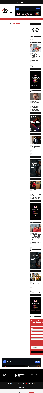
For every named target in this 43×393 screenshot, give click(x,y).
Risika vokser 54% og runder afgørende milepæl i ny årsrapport (36, 66)
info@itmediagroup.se (7, 378)
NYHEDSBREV (10, 1)
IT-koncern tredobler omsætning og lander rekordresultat (36, 146)
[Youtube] (22, 2)
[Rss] (25, 2)
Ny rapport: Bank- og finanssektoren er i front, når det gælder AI (36, 154)
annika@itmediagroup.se (20, 376)
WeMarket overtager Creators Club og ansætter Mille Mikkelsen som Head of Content (36, 61)
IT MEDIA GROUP (32, 1)
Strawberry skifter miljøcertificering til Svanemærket (36, 283)
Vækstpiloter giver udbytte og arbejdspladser (35, 190)
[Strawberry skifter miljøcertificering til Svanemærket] (35, 277)
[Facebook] (17, 2)
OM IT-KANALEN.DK (20, 1)
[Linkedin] (21, 2)
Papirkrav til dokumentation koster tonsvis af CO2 (36, 198)
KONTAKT (14, 1)
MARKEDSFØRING (26, 1)
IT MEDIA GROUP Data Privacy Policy (34, 374)
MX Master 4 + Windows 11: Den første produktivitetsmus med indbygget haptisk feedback (36, 243)
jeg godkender (32, 392)
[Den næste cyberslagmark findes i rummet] (35, 96)
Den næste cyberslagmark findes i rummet (36, 102)
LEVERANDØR (4, 21)
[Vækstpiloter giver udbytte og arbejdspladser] (35, 185)
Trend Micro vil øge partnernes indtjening (35, 110)
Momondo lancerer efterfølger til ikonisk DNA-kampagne (36, 288)
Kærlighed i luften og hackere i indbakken (35, 107)
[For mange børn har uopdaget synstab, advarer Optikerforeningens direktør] (35, 48)
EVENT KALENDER (9, 21)
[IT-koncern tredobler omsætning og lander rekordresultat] (35, 140)
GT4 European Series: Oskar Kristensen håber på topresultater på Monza (36, 291)
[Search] (40, 24)
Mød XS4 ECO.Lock (35, 247)
